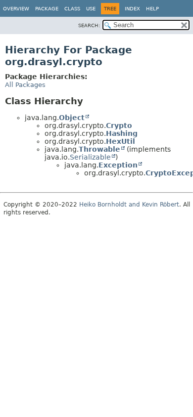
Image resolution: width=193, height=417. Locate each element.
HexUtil (120, 141)
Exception (118, 165)
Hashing (122, 133)
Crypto (119, 125)
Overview (16, 8)
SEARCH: (89, 25)
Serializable (90, 157)
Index (132, 8)
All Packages (25, 84)
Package (46, 8)
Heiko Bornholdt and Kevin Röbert (129, 204)
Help (152, 8)
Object (72, 118)
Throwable (99, 149)
